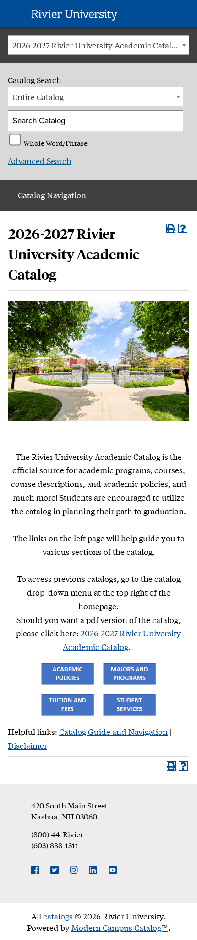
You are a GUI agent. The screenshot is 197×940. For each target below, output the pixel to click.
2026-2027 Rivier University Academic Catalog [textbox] (96, 45)
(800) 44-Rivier (57, 834)
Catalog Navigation (52, 195)
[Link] (67, 672)
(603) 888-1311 (54, 845)
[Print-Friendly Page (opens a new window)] (170, 228)
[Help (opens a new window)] (182, 228)
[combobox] (98, 45)
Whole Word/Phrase (55, 141)
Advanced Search (39, 160)
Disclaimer (27, 745)
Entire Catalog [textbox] (38, 96)
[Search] (173, 121)
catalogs (58, 916)
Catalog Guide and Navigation (113, 731)
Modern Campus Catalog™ (119, 927)
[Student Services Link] (129, 703)
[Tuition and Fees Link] (67, 703)
